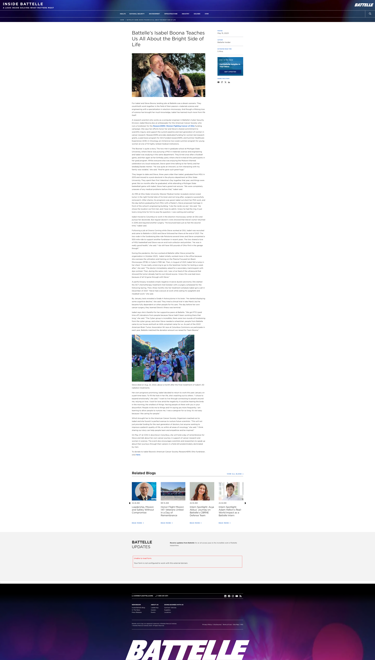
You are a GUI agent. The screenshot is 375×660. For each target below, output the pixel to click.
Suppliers (167, 610)
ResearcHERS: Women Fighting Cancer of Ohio (174, 126)
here (138, 455)
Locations (167, 612)
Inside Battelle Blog (138, 607)
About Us (154, 604)
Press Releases (137, 612)
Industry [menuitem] (185, 14)
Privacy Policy (207, 624)
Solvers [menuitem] (197, 14)
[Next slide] (245, 503)
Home (122, 19)
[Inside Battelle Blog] (28, 5)
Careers (153, 610)
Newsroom (136, 604)
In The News (136, 610)
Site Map (236, 624)
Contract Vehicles (170, 607)
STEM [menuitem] (207, 14)
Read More (137, 523)
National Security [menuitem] (137, 14)
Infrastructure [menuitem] (170, 14)
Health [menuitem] (123, 14)
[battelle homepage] (364, 5)
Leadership (154, 607)
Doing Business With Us (173, 604)
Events (153, 612)
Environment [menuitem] (154, 14)
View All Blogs (234, 474)
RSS (241, 624)
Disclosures (217, 624)
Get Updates (230, 72)
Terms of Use (227, 624)
